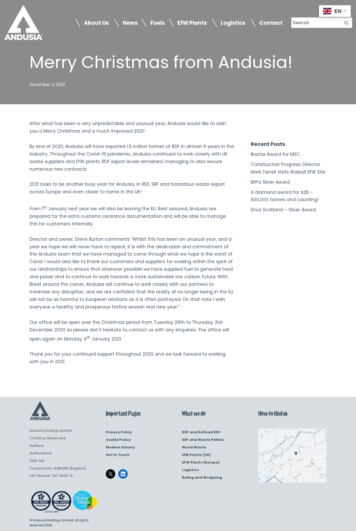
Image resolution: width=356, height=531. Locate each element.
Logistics (190, 469)
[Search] (346, 22)
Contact (271, 23)
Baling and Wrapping (202, 477)
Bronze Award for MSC (275, 154)
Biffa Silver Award (270, 182)
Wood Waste (194, 447)
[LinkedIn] (123, 474)
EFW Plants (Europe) (200, 462)
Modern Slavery (120, 447)
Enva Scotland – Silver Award (283, 210)
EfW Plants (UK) (196, 454)
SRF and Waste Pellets (203, 439)
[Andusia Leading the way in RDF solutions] (23, 23)
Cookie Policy (118, 439)
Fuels (157, 23)
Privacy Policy (119, 432)
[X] (110, 474)
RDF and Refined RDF (201, 432)
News (130, 23)
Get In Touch (118, 454)
